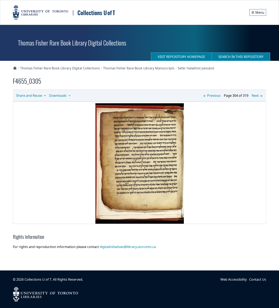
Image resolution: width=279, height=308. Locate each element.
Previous (214, 95)
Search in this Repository (240, 56)
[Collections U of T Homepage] (15, 68)
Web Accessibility (233, 279)
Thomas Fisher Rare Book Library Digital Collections (60, 68)
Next (255, 95)
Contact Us (257, 279)
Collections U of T (38, 279)
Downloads (58, 95)
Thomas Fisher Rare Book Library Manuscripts (138, 68)
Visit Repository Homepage (181, 56)
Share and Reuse (29, 95)
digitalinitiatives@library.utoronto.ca (128, 247)
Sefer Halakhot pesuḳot (196, 68)
